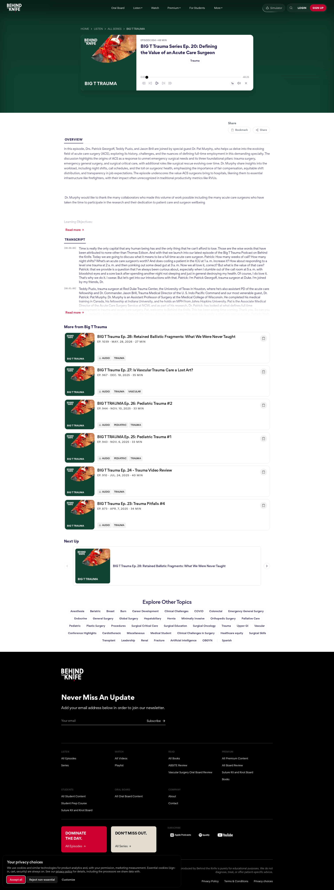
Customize (68, 879)
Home (85, 28)
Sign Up (318, 8)
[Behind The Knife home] (14, 8)
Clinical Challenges (176, 611)
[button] (167, 347)
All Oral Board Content (129, 796)
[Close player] (246, 83)
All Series (115, 28)
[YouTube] (225, 835)
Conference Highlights (82, 633)
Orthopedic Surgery (223, 618)
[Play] (157, 83)
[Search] (291, 7)
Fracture (159, 640)
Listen (98, 28)
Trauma (195, 60)
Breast (110, 611)
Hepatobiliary (152, 618)
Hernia (171, 618)
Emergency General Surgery (246, 611)
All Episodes (68, 758)
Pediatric (120, 425)
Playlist (119, 765)
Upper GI (242, 625)
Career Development (145, 611)
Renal (144, 640)
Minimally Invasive (193, 618)
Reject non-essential (42, 879)
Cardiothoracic (111, 633)
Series (65, 765)
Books (225, 779)
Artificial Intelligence (183, 640)
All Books (174, 758)
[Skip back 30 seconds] (144, 83)
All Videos (121, 758)
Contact (173, 803)
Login (302, 8)
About (172, 796)
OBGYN (207, 640)
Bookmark (241, 130)
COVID (198, 611)
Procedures (118, 625)
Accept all (16, 879)
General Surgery (103, 618)
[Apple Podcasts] (181, 835)
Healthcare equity (232, 633)
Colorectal (215, 611)
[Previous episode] (67, 566)
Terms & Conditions (236, 881)
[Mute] (239, 83)
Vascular (134, 391)
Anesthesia (77, 611)
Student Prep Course (74, 803)
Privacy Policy (210, 881)
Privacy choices (263, 881)
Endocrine (80, 618)
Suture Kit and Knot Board (237, 772)
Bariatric (95, 611)
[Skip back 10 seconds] (150, 83)
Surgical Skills (257, 633)
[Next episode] (267, 566)
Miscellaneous (136, 633)
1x (232, 83)
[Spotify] (204, 835)
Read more (73, 230)
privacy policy (64, 871)
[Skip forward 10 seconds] (163, 83)
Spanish (227, 640)
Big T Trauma (135, 28)
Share (263, 130)
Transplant (108, 640)
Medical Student (160, 633)
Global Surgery (128, 618)
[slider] (194, 77)
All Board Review (232, 765)
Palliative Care (251, 618)
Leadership (128, 640)
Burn (123, 611)
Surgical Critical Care (145, 625)
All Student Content (73, 796)
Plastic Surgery (95, 625)
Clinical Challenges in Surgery (196, 633)
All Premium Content (235, 758)
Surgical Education (175, 625)
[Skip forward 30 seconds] (170, 83)
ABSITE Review (177, 765)
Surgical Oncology (204, 625)
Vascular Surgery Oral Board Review (190, 772)
